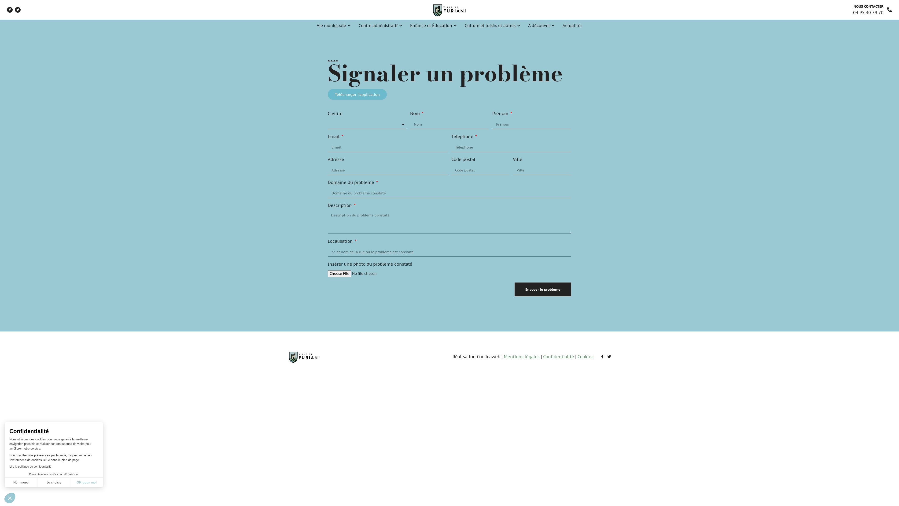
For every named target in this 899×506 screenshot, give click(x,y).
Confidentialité (558, 356)
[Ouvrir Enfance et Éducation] (455, 26)
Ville (517, 159)
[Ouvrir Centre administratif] (401, 26)
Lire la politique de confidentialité (30, 466)
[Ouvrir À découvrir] (553, 26)
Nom (415, 114)
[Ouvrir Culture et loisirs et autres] (519, 26)
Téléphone (463, 136)
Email (334, 136)
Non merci (21, 482)
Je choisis (54, 482)
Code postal (463, 159)
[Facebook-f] (10, 10)
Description (340, 205)
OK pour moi (87, 482)
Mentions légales (522, 356)
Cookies (585, 356)
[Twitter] (18, 10)
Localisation (341, 241)
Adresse (336, 159)
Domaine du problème (351, 182)
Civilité (335, 114)
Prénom (500, 114)
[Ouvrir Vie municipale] (349, 26)
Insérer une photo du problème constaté (370, 264)
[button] (9, 498)
